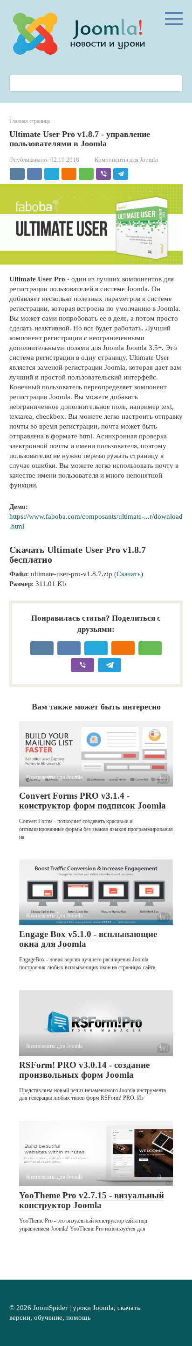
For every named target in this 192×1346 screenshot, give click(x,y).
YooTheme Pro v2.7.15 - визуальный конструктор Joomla (91, 1200)
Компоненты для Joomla (126, 160)
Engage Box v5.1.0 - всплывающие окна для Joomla (88, 939)
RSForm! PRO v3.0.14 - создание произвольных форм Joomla (84, 1070)
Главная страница (29, 121)
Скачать (129, 574)
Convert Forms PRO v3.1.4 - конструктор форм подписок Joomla (92, 800)
